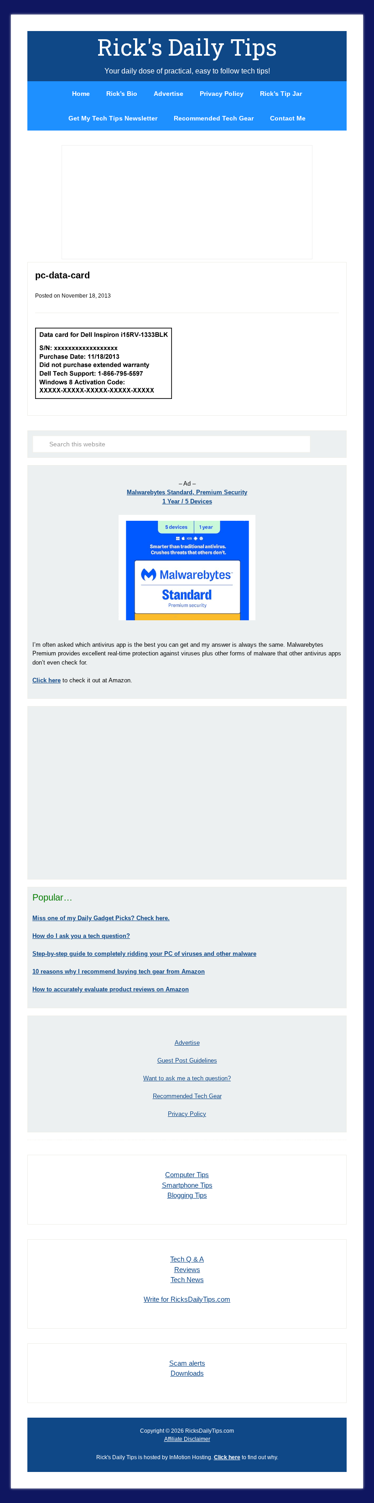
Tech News (187, 1279)
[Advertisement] (187, 793)
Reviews (187, 1269)
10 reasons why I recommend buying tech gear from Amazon (118, 971)
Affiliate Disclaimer (187, 1439)
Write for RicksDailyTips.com (187, 1299)
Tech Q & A (187, 1259)
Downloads (187, 1373)
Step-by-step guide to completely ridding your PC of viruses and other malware (144, 953)
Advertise (187, 1042)
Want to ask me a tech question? (187, 1078)
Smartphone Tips (187, 1185)
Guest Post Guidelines (187, 1060)
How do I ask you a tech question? (81, 935)
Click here (227, 1457)
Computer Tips (187, 1174)
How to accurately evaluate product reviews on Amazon (110, 989)
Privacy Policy (187, 1113)
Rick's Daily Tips (187, 47)
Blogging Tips (187, 1195)
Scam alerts (187, 1363)
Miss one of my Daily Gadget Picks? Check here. (101, 918)
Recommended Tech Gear (187, 1096)
